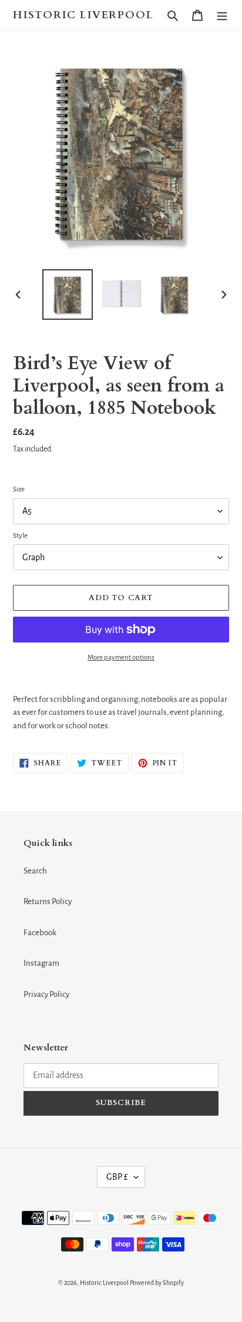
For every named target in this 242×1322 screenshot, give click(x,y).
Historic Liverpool (83, 15)
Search (35, 870)
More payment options (121, 657)
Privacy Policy (46, 994)
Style (20, 536)
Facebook (39, 932)
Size (19, 489)
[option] (68, 294)
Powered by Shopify (157, 1282)
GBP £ (117, 1177)
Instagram (41, 963)
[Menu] (222, 15)
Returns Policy (47, 901)
